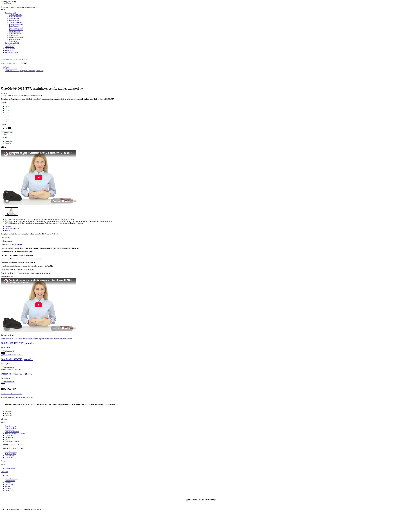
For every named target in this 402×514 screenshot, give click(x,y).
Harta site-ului (9, 437)
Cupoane (8, 488)
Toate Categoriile (10, 13)
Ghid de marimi (16, 244)
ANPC (7, 439)
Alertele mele (9, 490)
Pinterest (8, 143)
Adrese (7, 486)
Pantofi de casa (14, 26)
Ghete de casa (13, 35)
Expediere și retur (11, 426)
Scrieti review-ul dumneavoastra (11, 394)
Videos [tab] (7, 230)
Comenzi (8, 483)
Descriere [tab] (8, 226)
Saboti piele (13, 41)
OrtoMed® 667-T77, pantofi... (17, 359)
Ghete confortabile (15, 33)
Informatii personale (11, 479)
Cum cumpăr (9, 430)
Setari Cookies (5, 494)
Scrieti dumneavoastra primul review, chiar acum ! (17, 397)
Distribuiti (8, 141)
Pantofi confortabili (15, 16)
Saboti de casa (14, 18)
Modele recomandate (16, 37)
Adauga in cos (7, 132)
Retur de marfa (10, 481)
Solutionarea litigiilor (12, 441)
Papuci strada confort (16, 24)
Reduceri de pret (10, 468)
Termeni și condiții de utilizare (15, 434)
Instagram (8, 415)
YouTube (8, 413)
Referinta (4, 277)
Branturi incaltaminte (16, 30)
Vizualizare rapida (7, 351)
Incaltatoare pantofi (15, 39)
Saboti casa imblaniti (16, 28)
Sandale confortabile (16, 22)
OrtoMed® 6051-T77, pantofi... (17, 343)
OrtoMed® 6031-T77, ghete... (16, 373)
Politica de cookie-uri (12, 432)
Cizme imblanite (14, 32)
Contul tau (4, 472)
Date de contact (10, 435)
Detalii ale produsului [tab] (12, 228)
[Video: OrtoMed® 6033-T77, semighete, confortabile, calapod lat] (11, 216)
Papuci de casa (14, 20)
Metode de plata (10, 428)
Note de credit (9, 484)
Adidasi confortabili (15, 15)
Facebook (8, 412)
